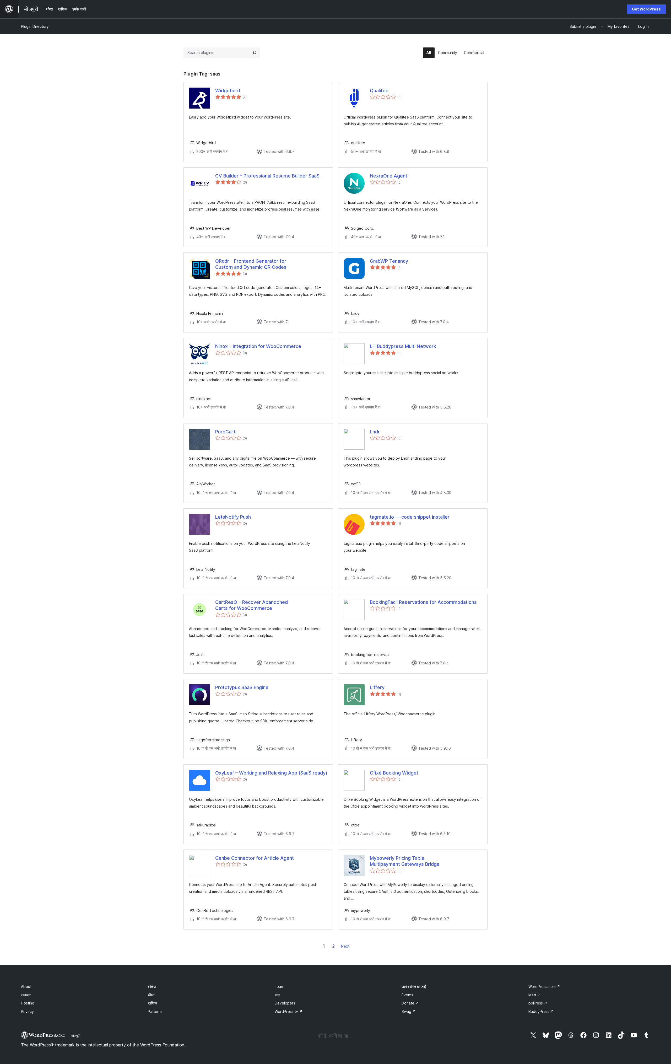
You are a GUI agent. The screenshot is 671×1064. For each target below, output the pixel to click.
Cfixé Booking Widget (394, 773)
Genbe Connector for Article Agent (254, 858)
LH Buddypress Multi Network (403, 346)
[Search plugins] (254, 52)
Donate (410, 1003)
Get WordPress (646, 9)
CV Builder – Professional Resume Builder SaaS (267, 176)
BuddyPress (541, 1011)
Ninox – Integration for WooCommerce (258, 346)
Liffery (377, 687)
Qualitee (379, 90)
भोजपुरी (75, 1036)
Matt (534, 995)
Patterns (155, 1011)
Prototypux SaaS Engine (241, 687)
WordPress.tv (288, 1011)
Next (345, 946)
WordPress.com (544, 986)
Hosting (27, 1003)
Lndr (375, 431)
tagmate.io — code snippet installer (410, 517)
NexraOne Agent (388, 176)
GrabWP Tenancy (389, 261)
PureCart (225, 431)
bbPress (537, 1003)
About (26, 986)
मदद (277, 995)
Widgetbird (227, 90)
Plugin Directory (35, 26)
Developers (285, 1003)
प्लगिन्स (152, 1003)
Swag (409, 1011)
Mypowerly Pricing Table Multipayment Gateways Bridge (405, 861)
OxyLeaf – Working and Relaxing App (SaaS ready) (271, 773)
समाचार (26, 995)
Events (407, 995)
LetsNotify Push (233, 517)
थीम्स (151, 995)
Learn (279, 986)
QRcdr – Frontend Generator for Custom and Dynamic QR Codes (250, 264)
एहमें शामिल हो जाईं (414, 986)
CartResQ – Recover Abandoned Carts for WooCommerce (251, 605)
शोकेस (152, 986)
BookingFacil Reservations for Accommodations (423, 602)
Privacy (27, 1011)
